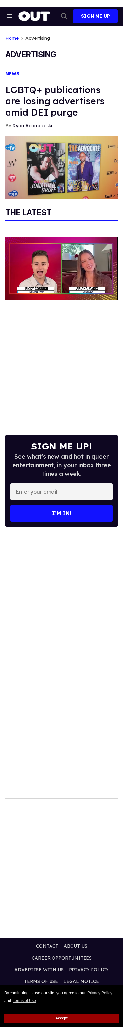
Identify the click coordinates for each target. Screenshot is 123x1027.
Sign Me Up (95, 16)
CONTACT (47, 946)
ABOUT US (75, 946)
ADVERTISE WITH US (39, 970)
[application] (61, 268)
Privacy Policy (99, 993)
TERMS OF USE (41, 981)
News (12, 74)
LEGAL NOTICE (81, 981)
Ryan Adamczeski (32, 125)
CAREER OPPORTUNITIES (62, 958)
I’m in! (61, 513)
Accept (61, 1018)
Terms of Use (24, 1000)
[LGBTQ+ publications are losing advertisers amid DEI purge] (61, 167)
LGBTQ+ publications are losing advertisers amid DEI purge (55, 101)
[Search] (64, 16)
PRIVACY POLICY (89, 970)
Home (12, 38)
